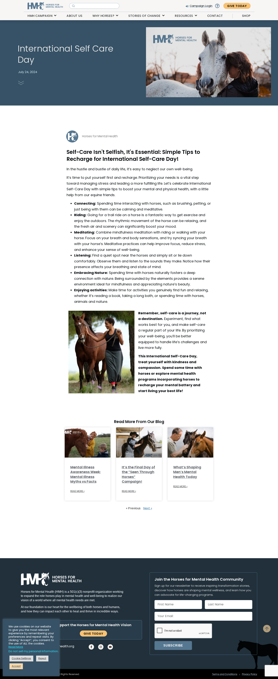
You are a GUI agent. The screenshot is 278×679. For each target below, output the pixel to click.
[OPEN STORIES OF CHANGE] (163, 16)
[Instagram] (100, 647)
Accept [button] (16, 666)
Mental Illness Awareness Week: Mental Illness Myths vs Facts (85, 475)
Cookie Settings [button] (21, 659)
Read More (16, 647)
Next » (147, 508)
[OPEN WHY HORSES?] (117, 16)
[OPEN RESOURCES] (196, 16)
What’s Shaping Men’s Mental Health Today (187, 472)
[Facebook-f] (91, 647)
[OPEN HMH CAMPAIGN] (55, 16)
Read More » (77, 491)
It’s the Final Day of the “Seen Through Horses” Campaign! (138, 475)
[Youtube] (110, 647)
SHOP (246, 16)
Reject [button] (42, 659)
